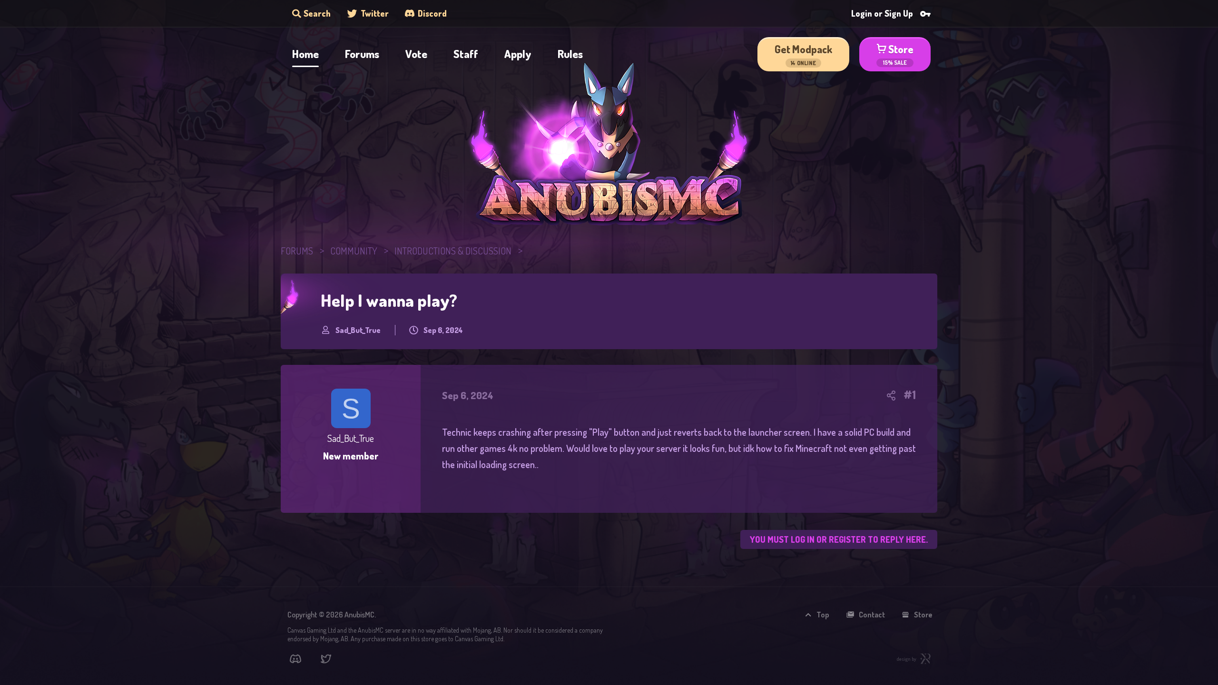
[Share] (891, 394)
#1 (910, 395)
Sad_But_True (358, 330)
